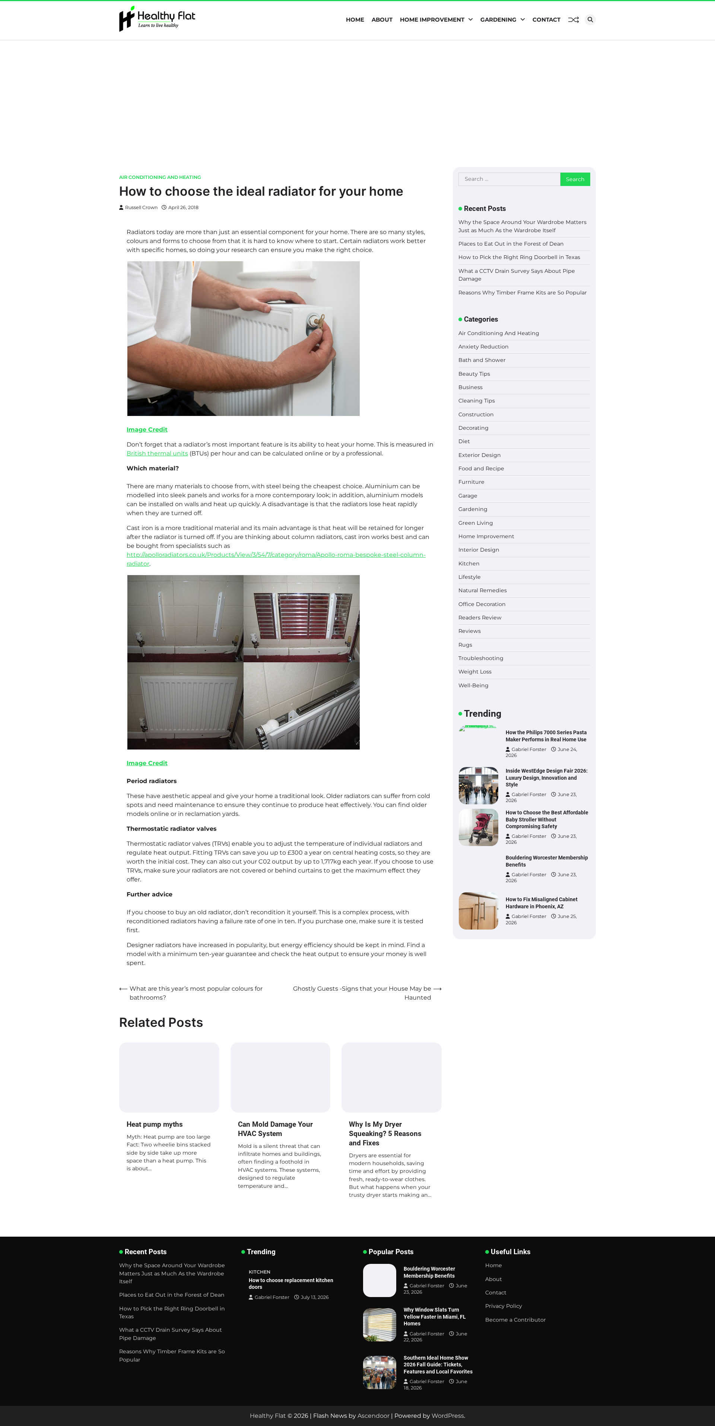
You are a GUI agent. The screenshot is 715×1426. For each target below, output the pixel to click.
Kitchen (469, 563)
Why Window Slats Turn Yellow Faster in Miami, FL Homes (435, 1316)
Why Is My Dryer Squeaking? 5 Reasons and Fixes (385, 1133)
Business (470, 387)
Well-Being (473, 685)
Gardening (498, 19)
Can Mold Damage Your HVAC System (275, 1129)
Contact (546, 19)
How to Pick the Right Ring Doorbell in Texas (519, 257)
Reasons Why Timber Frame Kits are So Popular (522, 292)
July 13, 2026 (315, 1297)
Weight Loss (475, 671)
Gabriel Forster (529, 749)
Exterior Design (479, 455)
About (382, 19)
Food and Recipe (481, 468)
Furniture (471, 482)
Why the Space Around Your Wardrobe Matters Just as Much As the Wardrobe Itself (172, 1273)
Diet (464, 441)
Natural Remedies (482, 590)
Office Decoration (482, 604)
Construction (476, 414)
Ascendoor (374, 1415)
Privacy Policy (503, 1306)
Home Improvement (432, 19)
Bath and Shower (482, 360)
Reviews (469, 631)
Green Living (475, 523)
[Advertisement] (357, 96)
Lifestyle (469, 577)
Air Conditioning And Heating (160, 177)
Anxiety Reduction (483, 346)
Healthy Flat (268, 1415)
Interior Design (478, 549)
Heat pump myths (155, 1124)
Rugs (465, 644)
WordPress (448, 1415)
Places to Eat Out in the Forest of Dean (511, 243)
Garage (467, 495)
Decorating (473, 428)
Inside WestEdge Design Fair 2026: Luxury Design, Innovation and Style (547, 778)
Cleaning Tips (476, 400)
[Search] (590, 19)
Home (355, 19)
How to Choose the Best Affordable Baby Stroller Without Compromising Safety (547, 819)
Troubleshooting (480, 658)
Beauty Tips (474, 373)
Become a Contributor (515, 1319)
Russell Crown (141, 207)
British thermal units (157, 453)
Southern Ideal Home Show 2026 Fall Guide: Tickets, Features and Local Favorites (438, 1365)
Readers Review (480, 617)
